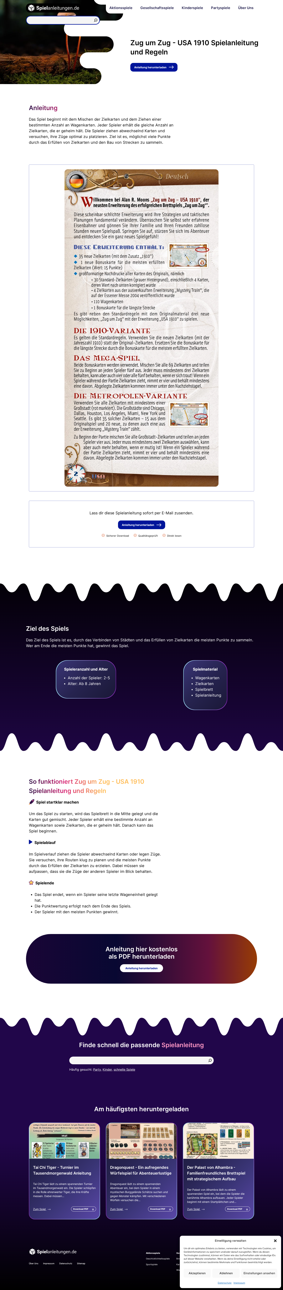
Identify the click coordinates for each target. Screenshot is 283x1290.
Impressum (239, 1282)
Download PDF (80, 1209)
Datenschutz (225, 1282)
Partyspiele (220, 8)
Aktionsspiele (120, 8)
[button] (275, 1241)
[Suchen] (95, 20)
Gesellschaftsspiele (157, 8)
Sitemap (81, 1263)
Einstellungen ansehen (259, 1273)
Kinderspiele (192, 8)
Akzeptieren (197, 1273)
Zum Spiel (39, 1209)
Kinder (107, 1069)
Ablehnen (226, 1273)
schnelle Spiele (124, 1069)
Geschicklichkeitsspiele (158, 1258)
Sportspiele (151, 1264)
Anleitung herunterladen (150, 67)
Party (97, 1069)
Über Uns (246, 8)
